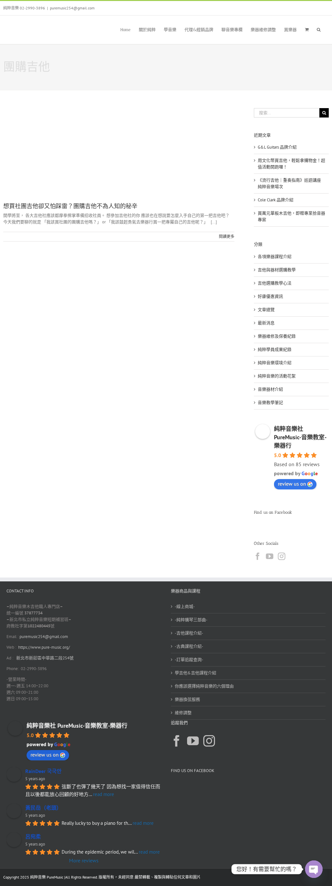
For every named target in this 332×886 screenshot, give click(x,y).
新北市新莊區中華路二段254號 (44, 658)
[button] (319, 29)
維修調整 (183, 712)
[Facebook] (257, 556)
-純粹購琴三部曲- (191, 619)
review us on (292, 483)
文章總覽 (266, 309)
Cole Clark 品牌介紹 (275, 200)
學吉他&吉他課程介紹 (195, 673)
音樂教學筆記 (270, 402)
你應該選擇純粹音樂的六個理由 (204, 686)
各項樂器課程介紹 (274, 256)
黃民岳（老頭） (43, 807)
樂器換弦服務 (187, 699)
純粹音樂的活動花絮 (277, 376)
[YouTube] (269, 556)
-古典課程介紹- (189, 646)
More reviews (84, 860)
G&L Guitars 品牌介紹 (277, 147)
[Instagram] (281, 556)
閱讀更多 (226, 236)
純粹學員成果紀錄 (274, 349)
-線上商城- (185, 606)
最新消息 (266, 323)
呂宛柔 (33, 836)
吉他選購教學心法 (274, 283)
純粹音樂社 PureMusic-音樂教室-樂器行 (300, 437)
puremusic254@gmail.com (72, 8)
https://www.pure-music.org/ (44, 647)
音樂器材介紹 (270, 389)
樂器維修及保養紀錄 (277, 336)
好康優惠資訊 (270, 296)
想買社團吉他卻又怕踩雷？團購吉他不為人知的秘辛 (70, 206)
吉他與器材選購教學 (277, 270)
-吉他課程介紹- (189, 633)
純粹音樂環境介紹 (274, 362)
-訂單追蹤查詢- (189, 659)
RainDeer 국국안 (43, 771)
